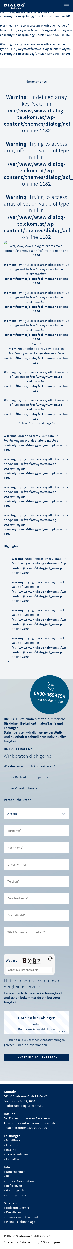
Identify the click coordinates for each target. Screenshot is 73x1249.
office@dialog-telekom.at (25, 1106)
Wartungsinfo (15, 1190)
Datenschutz (28, 1242)
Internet (11, 1150)
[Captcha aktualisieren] (50, 958)
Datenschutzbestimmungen (45, 1040)
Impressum (58, 1242)
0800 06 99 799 (37, 1128)
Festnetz (12, 1145)
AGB (44, 1242)
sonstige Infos (16, 1195)
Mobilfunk (13, 1140)
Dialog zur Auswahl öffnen (36, 1029)
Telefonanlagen (17, 1154)
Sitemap (10, 1242)
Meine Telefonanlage (20, 1222)
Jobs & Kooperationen (21, 1181)
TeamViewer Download (22, 1217)
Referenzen (14, 1186)
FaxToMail (13, 1159)
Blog (9, 1176)
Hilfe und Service (18, 1208)
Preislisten (13, 1212)
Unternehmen (16, 1172)
